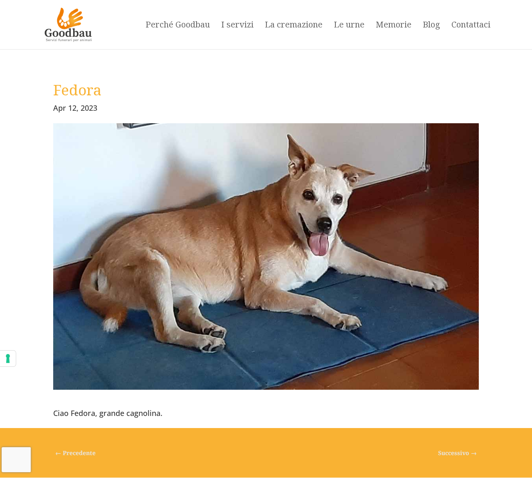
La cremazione (294, 26)
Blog (431, 26)
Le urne (349, 26)
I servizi (237, 26)
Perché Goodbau (177, 26)
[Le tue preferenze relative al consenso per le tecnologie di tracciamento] (8, 358)
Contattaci (470, 26)
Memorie (393, 26)
